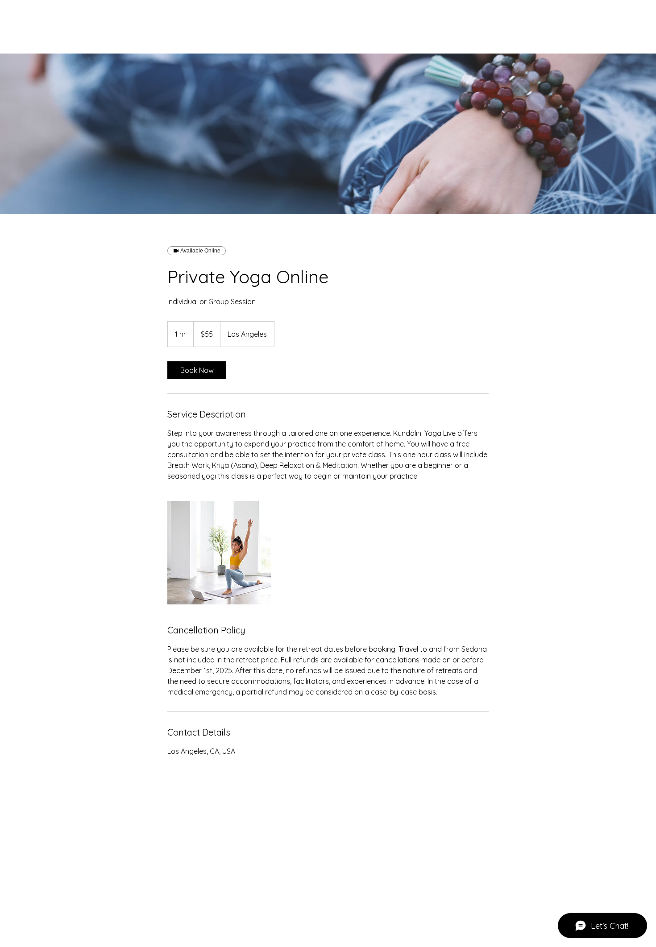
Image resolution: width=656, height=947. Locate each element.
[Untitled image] (219, 552)
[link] (196, 370)
